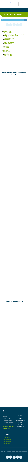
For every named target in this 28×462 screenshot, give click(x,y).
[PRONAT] (20, 104)
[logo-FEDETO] (7, 363)
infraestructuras (7, 31)
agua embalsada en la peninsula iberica (14, 34)
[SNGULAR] (7, 115)
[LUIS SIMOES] (20, 233)
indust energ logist (9, 42)
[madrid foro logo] (7, 373)
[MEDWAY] (20, 254)
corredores (6, 36)
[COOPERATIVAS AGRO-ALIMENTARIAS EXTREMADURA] (7, 233)
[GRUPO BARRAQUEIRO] (20, 222)
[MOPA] (7, 254)
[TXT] (20, 265)
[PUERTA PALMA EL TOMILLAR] (20, 244)
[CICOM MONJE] (20, 93)
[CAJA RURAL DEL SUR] (7, 244)
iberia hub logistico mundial (11, 35)
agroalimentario (8, 43)
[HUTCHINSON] (7, 158)
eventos (5, 49)
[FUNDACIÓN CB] (7, 330)
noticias (5, 30)
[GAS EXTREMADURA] (20, 125)
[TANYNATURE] (7, 104)
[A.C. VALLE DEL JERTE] (7, 222)
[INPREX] (20, 168)
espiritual (6, 47)
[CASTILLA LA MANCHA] (20, 309)
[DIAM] (7, 276)
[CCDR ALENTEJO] (20, 320)
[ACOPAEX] (7, 147)
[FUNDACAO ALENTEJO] (7, 341)
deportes (6, 46)
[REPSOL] (7, 190)
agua (5, 41)
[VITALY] (20, 82)
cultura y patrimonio (9, 38)
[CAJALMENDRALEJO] (20, 115)
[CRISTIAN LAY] (7, 93)
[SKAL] (20, 363)
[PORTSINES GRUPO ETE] (20, 179)
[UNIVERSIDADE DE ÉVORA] (7, 352)
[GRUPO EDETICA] (20, 276)
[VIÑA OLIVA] (20, 147)
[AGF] (7, 265)
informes (5, 50)
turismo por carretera (8, 57)
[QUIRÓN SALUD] (20, 158)
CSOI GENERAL (8, 53)
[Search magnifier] (25, 20)
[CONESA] (7, 82)
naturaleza (7, 39)
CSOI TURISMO (8, 54)
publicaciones (6, 51)
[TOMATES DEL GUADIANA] (7, 125)
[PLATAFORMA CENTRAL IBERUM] (7, 211)
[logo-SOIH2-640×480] (20, 384)
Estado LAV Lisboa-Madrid (10, 32)
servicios (6, 45)
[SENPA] (20, 190)
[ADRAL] (20, 352)
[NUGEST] (7, 136)
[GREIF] (7, 201)
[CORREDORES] (20, 373)
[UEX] (20, 341)
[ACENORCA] (7, 168)
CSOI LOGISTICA (8, 55)
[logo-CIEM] (7, 384)
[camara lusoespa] (7, 395)
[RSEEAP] (20, 330)
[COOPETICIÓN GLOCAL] (7, 287)
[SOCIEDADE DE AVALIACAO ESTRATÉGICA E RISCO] (20, 201)
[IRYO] (20, 211)
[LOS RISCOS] (7, 179)
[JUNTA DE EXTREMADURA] (7, 309)
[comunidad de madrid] (7, 320)
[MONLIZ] (20, 136)
